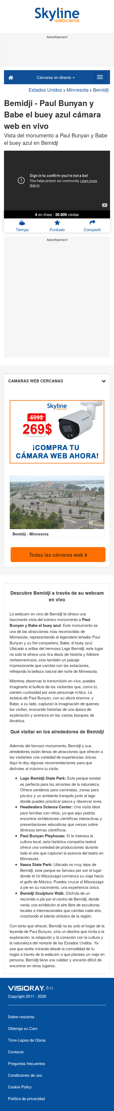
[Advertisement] (57, 53)
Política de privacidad (26, 1098)
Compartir (92, 229)
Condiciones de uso (25, 1075)
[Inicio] (10, 77)
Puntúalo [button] (57, 229)
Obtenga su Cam (23, 1028)
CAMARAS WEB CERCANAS (35, 381)
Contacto (16, 1051)
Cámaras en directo (54, 77)
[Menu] (100, 77)
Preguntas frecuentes (26, 1063)
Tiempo (22, 229)
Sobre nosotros (21, 1016)
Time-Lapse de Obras (27, 1040)
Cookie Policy (20, 1086)
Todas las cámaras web (57, 554)
